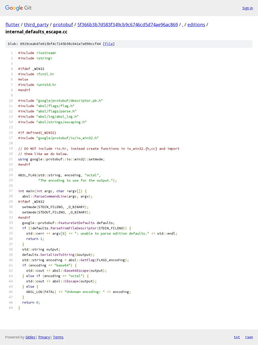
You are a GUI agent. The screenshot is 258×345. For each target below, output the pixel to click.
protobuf (63, 24)
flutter (13, 24)
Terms (58, 337)
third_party (36, 24)
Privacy (44, 337)
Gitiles (30, 337)
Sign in (247, 8)
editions (196, 24)
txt (237, 337)
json (249, 337)
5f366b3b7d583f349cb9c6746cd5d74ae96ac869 (127, 24)
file (109, 44)
